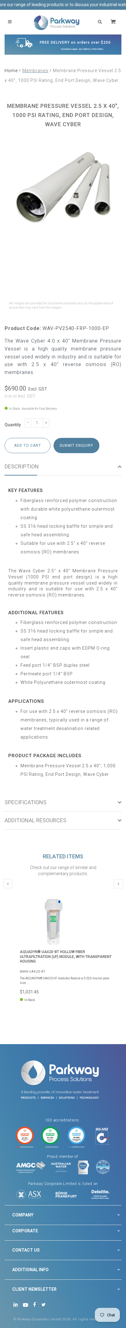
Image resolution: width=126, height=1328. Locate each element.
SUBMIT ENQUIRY (76, 445)
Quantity (13, 424)
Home (11, 70)
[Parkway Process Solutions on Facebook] (36, 1304)
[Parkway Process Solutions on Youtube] (27, 1304)
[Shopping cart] (113, 22)
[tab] (63, 467)
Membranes (35, 70)
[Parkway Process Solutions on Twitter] (45, 1304)
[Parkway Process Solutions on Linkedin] (16, 1304)
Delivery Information (93, 49)
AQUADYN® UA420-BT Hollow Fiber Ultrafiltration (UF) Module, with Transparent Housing (66, 956)
